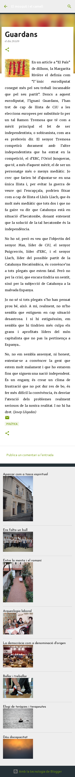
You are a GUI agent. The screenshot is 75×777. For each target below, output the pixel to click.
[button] (7, 50)
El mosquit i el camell (27, 6)
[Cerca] (69, 6)
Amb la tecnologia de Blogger (40, 771)
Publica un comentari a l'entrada (29, 454)
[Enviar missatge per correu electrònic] (7, 419)
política (11, 424)
